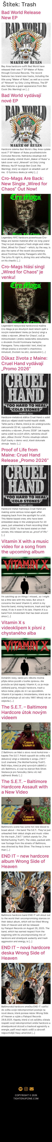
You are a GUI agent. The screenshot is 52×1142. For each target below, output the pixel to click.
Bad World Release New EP (21, 15)
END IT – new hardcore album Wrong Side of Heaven (25, 861)
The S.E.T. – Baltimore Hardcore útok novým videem (24, 712)
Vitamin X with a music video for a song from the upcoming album (25, 547)
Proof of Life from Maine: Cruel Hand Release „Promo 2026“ (25, 455)
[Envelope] (32, 1089)
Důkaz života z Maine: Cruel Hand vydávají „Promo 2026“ (24, 363)
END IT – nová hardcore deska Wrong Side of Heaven (25, 953)
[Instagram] (26, 1089)
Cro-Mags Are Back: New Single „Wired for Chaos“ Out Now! (24, 184)
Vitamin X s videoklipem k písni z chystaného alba (23, 628)
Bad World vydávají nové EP (21, 98)
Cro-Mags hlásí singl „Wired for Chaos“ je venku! (23, 272)
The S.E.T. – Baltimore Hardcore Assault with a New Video (24, 787)
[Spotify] (20, 1089)
